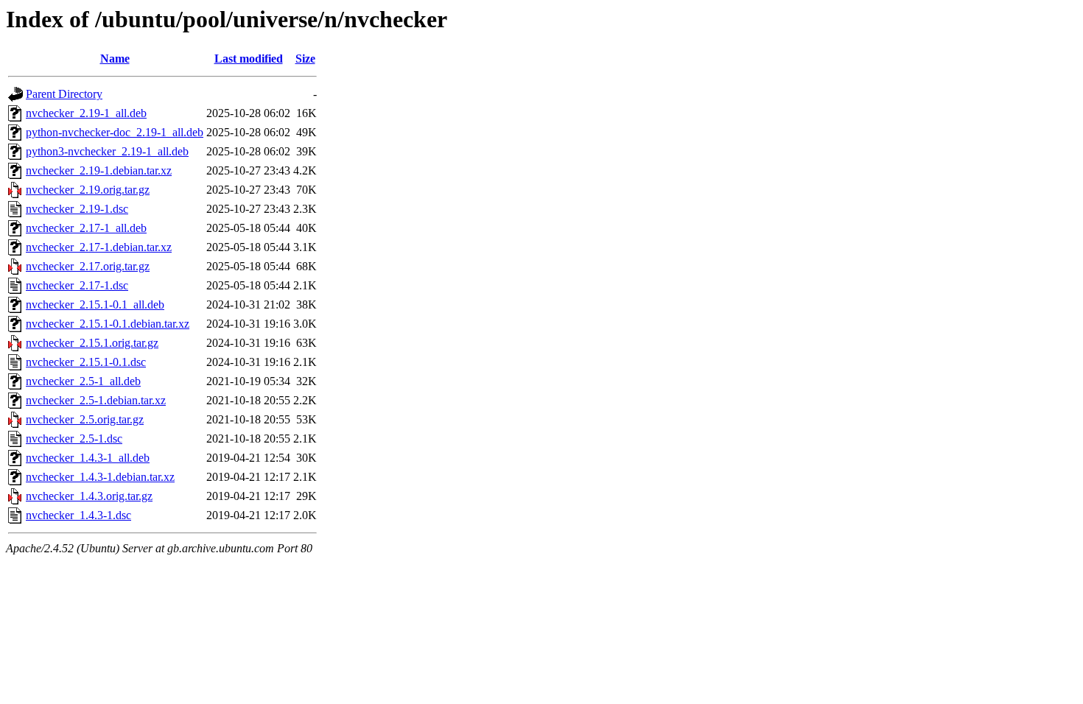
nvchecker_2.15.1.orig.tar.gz (92, 343)
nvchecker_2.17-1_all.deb (86, 228)
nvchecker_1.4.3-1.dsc (78, 515)
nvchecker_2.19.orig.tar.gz (88, 189)
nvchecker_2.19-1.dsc (77, 209)
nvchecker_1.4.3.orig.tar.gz (89, 496)
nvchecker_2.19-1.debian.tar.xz (99, 170)
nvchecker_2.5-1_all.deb (83, 381)
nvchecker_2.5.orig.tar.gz (85, 419)
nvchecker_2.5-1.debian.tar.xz (96, 400)
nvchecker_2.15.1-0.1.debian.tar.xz (107, 323)
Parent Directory (64, 94)
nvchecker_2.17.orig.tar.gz (88, 266)
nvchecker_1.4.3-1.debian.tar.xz (100, 477)
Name (115, 58)
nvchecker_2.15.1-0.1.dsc (86, 362)
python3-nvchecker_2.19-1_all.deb (107, 151)
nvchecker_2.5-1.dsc (74, 438)
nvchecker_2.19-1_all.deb (86, 113)
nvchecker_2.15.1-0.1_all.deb (95, 304)
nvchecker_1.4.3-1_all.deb (88, 457)
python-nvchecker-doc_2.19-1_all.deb (114, 132)
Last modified (248, 58)
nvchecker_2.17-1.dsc (77, 285)
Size (305, 58)
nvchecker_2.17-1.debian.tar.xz (99, 247)
